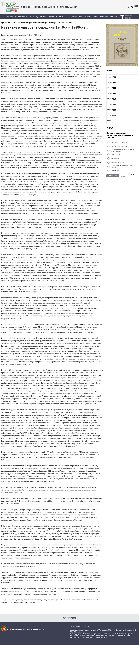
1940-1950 (11, 23)
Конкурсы (53, 17)
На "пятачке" (115, 158)
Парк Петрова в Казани (119, 146)
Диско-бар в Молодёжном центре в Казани (122, 166)
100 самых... (63, 17)
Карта (95, 17)
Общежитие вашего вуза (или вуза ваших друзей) (122, 150)
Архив (3, 23)
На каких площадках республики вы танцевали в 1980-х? (119, 135)
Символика (11, 17)
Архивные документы (37, 17)
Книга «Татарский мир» (109, 17)
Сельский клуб (116, 154)
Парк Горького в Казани (119, 142)
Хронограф (22, 17)
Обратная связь (69, 618)
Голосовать (112, 176)
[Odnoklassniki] (128, 7)
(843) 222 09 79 (83, 626)
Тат (136, 8)
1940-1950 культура (24, 23)
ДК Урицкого (115, 171)
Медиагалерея (76, 17)
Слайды (87, 17)
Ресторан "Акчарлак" (118, 162)
